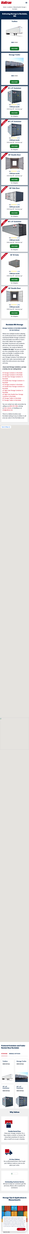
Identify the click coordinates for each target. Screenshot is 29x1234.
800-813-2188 (14, 406)
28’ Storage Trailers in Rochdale (11, 398)
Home (4, 7)
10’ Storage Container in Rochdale (12, 373)
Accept (21, 1229)
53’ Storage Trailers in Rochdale (11, 400)
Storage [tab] (4, 1053)
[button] (26, 2)
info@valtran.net (7, 410)
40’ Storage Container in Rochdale (12, 384)
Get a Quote (7, 408)
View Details (6, 1064)
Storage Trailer (21, 1061)
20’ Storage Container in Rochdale (12, 375)
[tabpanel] (14, 1082)
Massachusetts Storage (19, 7)
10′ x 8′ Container (6, 1087)
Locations (9, 7)
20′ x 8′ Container (20, 1087)
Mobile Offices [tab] (14, 1053)
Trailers (5, 1061)
